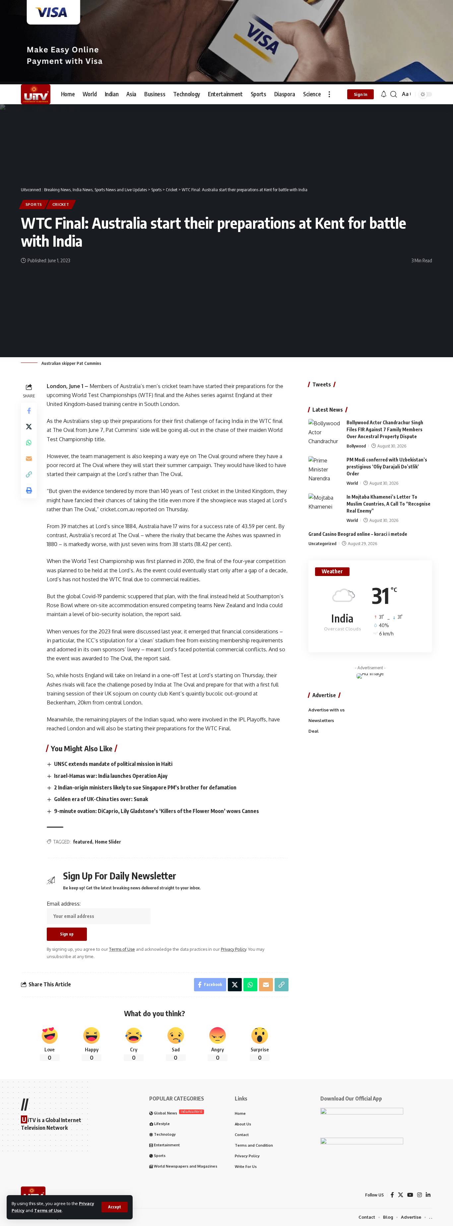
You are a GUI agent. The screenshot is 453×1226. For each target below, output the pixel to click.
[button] (114, 1207)
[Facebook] (392, 1194)
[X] (400, 1194)
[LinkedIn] (428, 1194)
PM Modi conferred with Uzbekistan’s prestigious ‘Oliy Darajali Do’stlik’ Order (387, 466)
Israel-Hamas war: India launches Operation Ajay (110, 776)
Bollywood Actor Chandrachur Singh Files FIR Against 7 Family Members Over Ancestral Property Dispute (385, 429)
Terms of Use (48, 1210)
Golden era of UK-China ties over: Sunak (101, 799)
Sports (34, 204)
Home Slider (108, 842)
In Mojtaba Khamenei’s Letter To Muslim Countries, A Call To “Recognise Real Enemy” (388, 504)
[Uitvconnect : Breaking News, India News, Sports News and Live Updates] (35, 94)
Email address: (64, 903)
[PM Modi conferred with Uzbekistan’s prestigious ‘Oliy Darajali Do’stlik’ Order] (325, 468)
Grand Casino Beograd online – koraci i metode (357, 534)
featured (82, 842)
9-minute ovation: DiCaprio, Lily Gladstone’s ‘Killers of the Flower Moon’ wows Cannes (156, 811)
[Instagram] (419, 1194)
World (352, 483)
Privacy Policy (233, 949)
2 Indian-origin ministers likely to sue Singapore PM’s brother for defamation (145, 787)
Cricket (60, 204)
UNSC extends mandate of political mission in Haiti (113, 764)
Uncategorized (322, 543)
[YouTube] (410, 1194)
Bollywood (356, 446)
